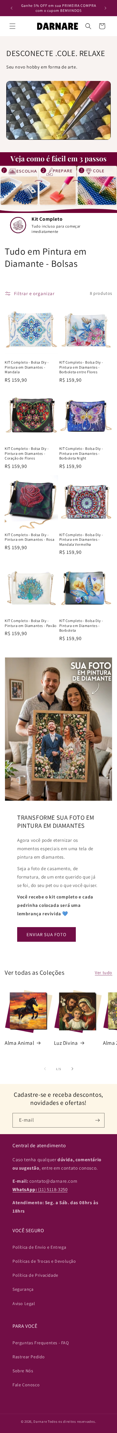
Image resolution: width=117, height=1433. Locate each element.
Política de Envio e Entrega (39, 1247)
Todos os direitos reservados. (72, 1421)
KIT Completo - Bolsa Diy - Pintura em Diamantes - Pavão (30, 623)
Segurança (22, 1289)
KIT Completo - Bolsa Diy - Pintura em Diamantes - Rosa (29, 537)
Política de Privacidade (35, 1275)
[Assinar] (97, 1120)
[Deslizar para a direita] (72, 1069)
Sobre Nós (22, 1371)
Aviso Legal (23, 1303)
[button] (12, 26)
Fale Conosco (26, 1385)
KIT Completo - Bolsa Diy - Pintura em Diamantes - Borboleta (81, 625)
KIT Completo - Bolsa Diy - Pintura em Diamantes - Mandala (27, 367)
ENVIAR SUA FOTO (46, 934)
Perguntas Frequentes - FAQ (40, 1343)
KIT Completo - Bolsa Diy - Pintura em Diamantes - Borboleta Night (81, 453)
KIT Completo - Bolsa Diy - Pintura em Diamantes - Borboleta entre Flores (81, 367)
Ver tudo (103, 972)
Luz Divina (66, 1042)
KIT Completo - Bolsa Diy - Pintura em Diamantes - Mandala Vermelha (81, 539)
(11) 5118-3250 (39, 1189)
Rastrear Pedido (28, 1357)
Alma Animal (19, 1042)
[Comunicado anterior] (11, 8)
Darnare (40, 1421)
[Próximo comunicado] (105, 8)
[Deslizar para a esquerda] (45, 1069)
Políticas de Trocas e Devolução (44, 1261)
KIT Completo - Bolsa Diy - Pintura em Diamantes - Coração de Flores (27, 453)
